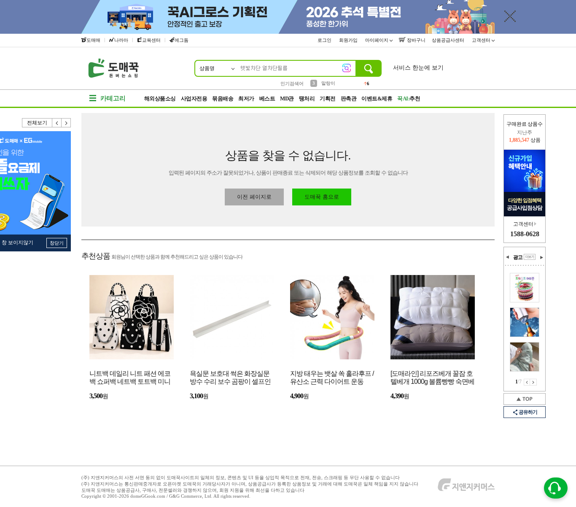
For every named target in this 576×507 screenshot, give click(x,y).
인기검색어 (292, 83)
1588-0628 (524, 233)
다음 (66, 122)
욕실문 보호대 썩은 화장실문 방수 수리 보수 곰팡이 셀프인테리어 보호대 (230, 378)
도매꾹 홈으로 (321, 197)
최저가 (246, 98)
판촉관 (349, 98)
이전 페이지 (527, 382)
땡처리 (307, 98)
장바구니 (415, 40)
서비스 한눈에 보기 (418, 68)
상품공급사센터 (449, 40)
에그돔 (181, 40)
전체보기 (37, 123)
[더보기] (530, 257)
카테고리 (113, 98)
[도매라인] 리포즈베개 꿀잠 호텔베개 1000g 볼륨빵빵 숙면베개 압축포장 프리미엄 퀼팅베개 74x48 (432, 378)
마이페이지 (377, 40)
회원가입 (349, 40)
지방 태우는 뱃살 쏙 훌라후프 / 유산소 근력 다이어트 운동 (332, 377)
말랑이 (328, 83)
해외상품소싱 (160, 98)
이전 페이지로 (254, 197)
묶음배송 (222, 98)
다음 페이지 (533, 382)
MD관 (287, 98)
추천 (408, 98)
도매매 (93, 40)
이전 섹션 (508, 257)
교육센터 (151, 40)
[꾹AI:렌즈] (346, 67)
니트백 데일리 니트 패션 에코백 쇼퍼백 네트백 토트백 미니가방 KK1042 (129, 378)
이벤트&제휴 (376, 98)
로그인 (325, 40)
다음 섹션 (541, 257)
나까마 (121, 40)
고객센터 (482, 40)
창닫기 (57, 242)
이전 (57, 122)
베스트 (267, 98)
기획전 (328, 98)
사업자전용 (194, 98)
